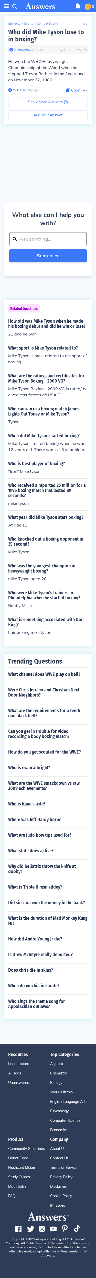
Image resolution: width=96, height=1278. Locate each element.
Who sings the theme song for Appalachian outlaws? (36, 1004)
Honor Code (18, 1158)
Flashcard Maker (21, 1167)
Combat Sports (47, 23)
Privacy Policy (61, 1177)
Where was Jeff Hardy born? (34, 819)
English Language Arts (68, 1101)
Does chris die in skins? (30, 970)
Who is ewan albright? (29, 767)
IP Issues (57, 1205)
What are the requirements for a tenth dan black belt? (44, 713)
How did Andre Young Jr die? (35, 939)
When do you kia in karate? (33, 986)
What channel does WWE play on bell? (44, 674)
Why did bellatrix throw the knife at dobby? (42, 869)
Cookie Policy (61, 1196)
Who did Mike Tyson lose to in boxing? (46, 35)
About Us (58, 1148)
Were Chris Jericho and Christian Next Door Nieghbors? (43, 692)
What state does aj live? (31, 851)
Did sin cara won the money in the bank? (46, 902)
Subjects (14, 23)
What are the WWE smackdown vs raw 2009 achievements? (44, 785)
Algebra (56, 1063)
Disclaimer (58, 1186)
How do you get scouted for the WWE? (44, 752)
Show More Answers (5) (48, 102)
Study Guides (19, 1177)
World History (61, 1092)
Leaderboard (18, 1063)
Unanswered (18, 1082)
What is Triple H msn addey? (35, 887)
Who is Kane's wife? (27, 804)
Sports (28, 23)
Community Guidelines (26, 1148)
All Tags (14, 1073)
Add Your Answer (48, 115)
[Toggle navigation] (6, 6)
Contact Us (59, 1158)
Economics (59, 1130)
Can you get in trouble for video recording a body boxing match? (38, 733)
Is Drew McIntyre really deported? (40, 954)
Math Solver (18, 1186)
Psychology (59, 1111)
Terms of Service (64, 1167)
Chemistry (58, 1073)
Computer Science (65, 1120)
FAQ (11, 1196)
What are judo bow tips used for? (39, 835)
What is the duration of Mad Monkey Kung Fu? (48, 920)
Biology (56, 1082)
